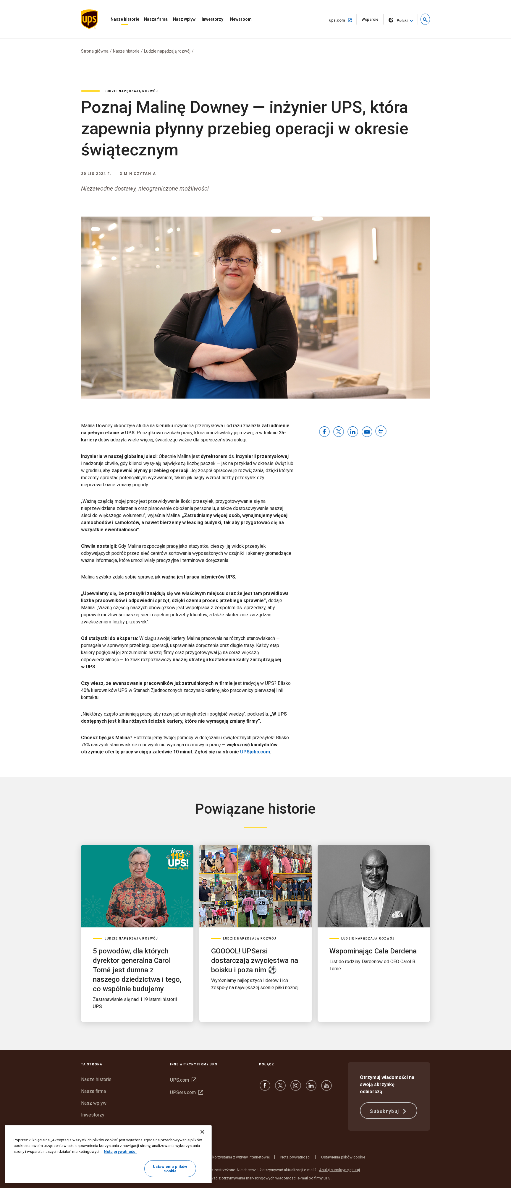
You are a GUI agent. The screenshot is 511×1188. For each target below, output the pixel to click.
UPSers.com (186, 1092)
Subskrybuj (385, 1111)
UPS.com (183, 1080)
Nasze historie (125, 19)
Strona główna (95, 51)
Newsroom (241, 19)
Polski (402, 20)
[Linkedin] (311, 1088)
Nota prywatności (295, 1157)
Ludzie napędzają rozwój (167, 51)
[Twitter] (280, 1088)
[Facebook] (265, 1088)
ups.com (343, 20)
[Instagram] (296, 1088)
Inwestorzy (212, 19)
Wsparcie (373, 21)
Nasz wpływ (184, 19)
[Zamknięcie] (202, 1131)
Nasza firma (156, 19)
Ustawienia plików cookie (343, 1157)
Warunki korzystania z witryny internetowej (234, 1157)
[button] (425, 19)
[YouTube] (326, 1088)
